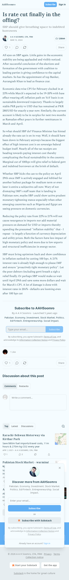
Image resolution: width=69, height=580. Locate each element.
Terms (56, 553)
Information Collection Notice (40, 531)
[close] (59, 467)
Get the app (50, 565)
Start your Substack (26, 565)
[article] (34, 444)
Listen (62, 38)
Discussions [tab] (27, 426)
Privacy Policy (34, 534)
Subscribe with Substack (37, 520)
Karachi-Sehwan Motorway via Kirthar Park (24, 437)
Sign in (62, 4)
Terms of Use (50, 527)
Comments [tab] (10, 386)
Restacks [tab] (23, 386)
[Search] (63, 426)
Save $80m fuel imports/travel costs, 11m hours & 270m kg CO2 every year (26, 445)
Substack (18, 573)
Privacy (48, 553)
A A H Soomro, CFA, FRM (21, 37)
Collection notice (34, 557)
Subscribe (50, 4)
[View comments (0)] (17, 47)
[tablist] (16, 386)
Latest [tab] (14, 426)
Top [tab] (6, 426)
